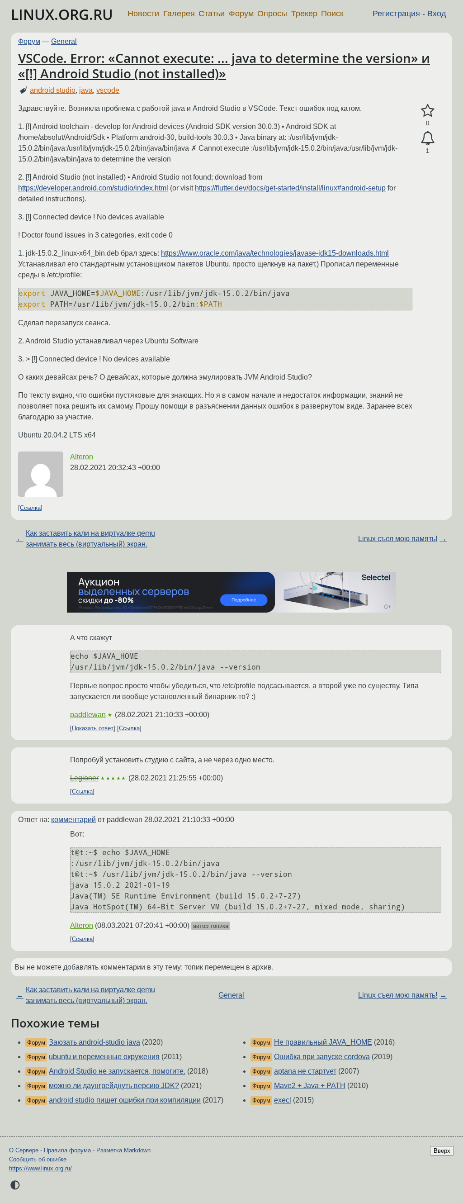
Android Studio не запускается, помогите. (117, 1071)
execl (282, 1100)
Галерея (179, 13)
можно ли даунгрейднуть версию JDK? (114, 1085)
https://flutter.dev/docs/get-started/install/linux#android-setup (290, 188)
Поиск (332, 13)
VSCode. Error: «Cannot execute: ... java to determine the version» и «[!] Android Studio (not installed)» (224, 65)
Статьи (211, 13)
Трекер (304, 13)
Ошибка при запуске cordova (322, 1056)
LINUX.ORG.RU (62, 14)
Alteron (81, 457)
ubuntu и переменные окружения (104, 1056)
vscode (107, 90)
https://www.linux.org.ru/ (40, 1168)
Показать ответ (92, 728)
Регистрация (396, 13)
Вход (436, 13)
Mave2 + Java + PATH (309, 1085)
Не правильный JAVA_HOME (323, 1042)
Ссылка (30, 507)
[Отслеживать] (427, 138)
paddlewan (88, 714)
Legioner (84, 778)
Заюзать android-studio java (94, 1042)
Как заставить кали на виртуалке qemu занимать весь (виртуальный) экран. (90, 538)
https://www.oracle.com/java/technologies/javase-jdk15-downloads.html (275, 253)
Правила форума (67, 1150)
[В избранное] (427, 111)
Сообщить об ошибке (37, 1159)
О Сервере (23, 1150)
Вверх (442, 1150)
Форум (241, 13)
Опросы (272, 13)
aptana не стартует (305, 1071)
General (64, 41)
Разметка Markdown (123, 1150)
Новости (143, 13)
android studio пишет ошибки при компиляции (125, 1100)
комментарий (73, 819)
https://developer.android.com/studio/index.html (93, 188)
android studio (53, 90)
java (86, 90)
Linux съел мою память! (397, 538)
